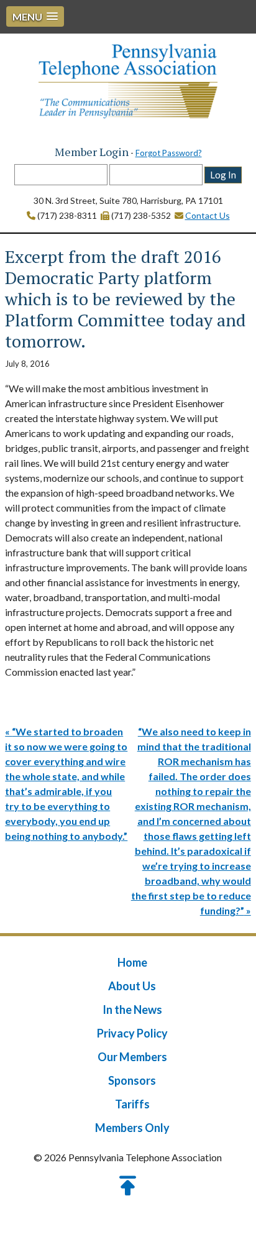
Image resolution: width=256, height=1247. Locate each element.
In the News (132, 1009)
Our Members (132, 1057)
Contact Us (207, 215)
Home (132, 962)
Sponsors (132, 1080)
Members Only (132, 1127)
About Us (132, 986)
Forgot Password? (168, 153)
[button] (35, 16)
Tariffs (132, 1104)
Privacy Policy (132, 1033)
